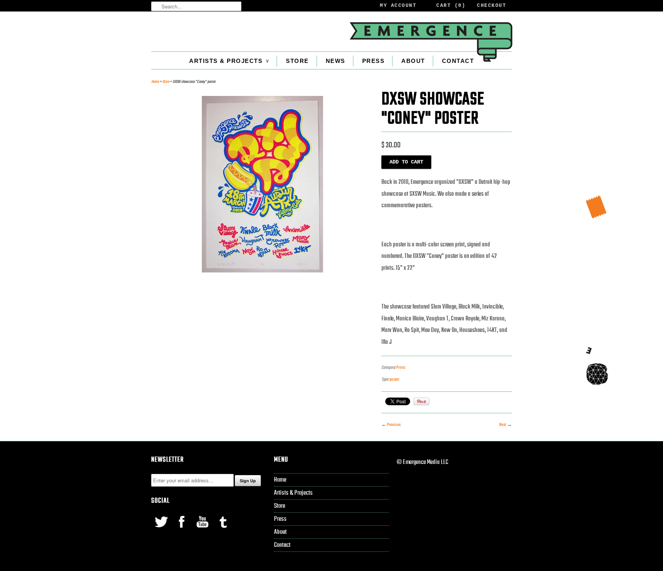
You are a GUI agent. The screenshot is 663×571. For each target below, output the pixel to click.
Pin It (421, 401)
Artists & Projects (229, 61)
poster (394, 379)
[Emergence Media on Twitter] (161, 529)
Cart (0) (450, 5)
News (335, 61)
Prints (400, 367)
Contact (458, 61)
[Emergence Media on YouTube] (203, 529)
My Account (398, 5)
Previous (394, 424)
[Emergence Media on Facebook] (182, 529)
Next (502, 424)
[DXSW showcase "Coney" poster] (262, 271)
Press (373, 61)
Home (280, 480)
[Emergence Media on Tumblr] (223, 529)
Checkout (491, 5)
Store (297, 61)
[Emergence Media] (430, 42)
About (413, 61)
